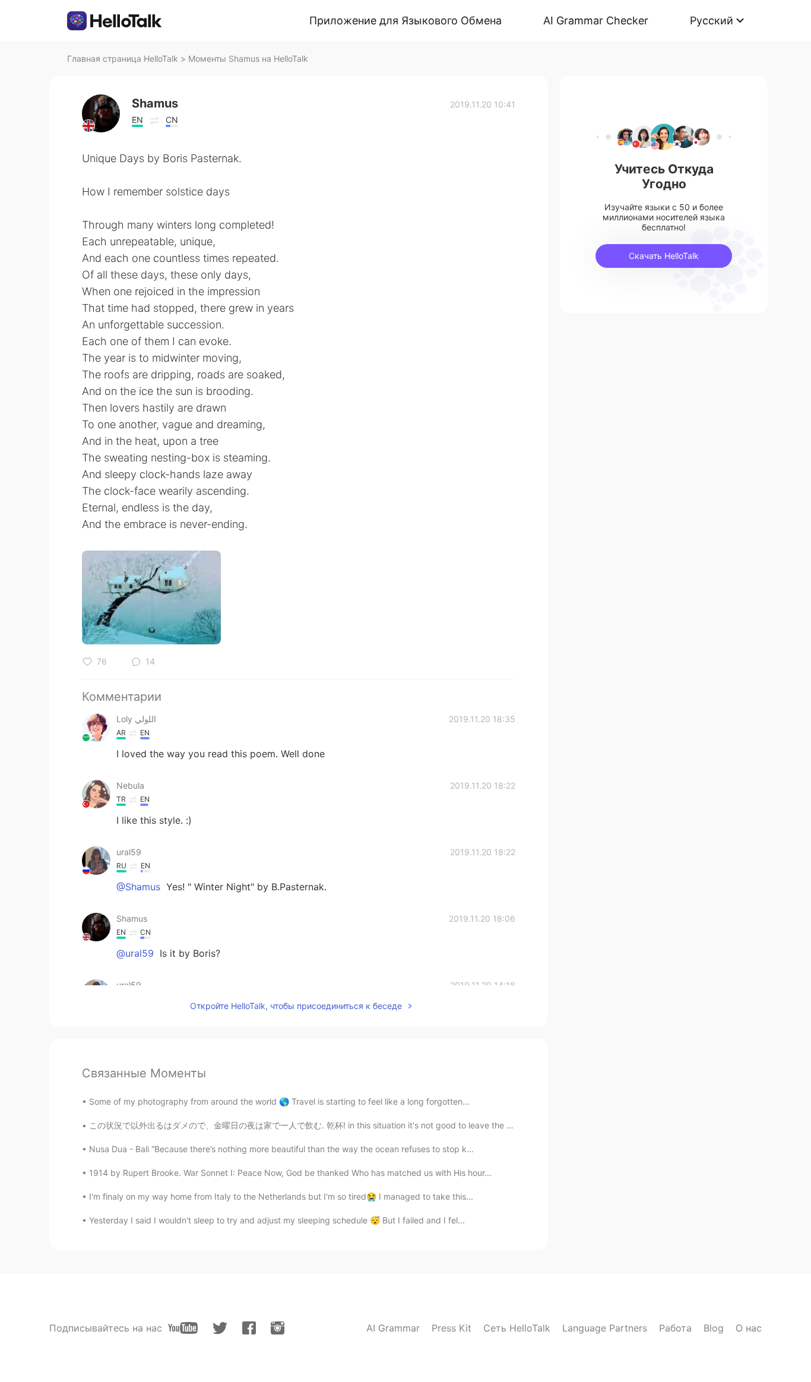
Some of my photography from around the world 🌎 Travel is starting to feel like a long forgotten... (279, 1101)
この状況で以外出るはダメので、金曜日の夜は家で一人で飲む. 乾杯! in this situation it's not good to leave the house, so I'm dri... (332, 1125)
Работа (675, 1328)
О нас (749, 1328)
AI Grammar (393, 1328)
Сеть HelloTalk (516, 1328)
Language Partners (604, 1328)
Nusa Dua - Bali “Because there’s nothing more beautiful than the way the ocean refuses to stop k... (281, 1149)
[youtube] (183, 1328)
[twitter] (220, 1328)
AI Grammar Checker (595, 20)
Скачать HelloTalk (664, 256)
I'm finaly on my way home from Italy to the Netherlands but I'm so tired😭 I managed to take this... (281, 1196)
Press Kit (451, 1328)
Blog (714, 1328)
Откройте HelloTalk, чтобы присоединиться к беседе (296, 1006)
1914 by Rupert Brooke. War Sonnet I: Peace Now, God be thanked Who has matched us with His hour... (290, 1173)
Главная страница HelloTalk (122, 58)
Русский (711, 20)
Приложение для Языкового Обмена (405, 20)
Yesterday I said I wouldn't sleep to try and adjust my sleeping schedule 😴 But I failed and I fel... (277, 1220)
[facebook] (249, 1327)
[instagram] (277, 1327)
